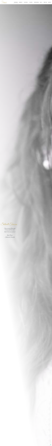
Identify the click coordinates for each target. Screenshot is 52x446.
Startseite (16, 2)
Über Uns (45, 2)
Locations (25, 2)
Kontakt (49, 2)
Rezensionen (36, 2)
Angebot (20, 2)
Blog (41, 2)
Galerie (30, 2)
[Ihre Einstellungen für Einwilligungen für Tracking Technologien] (50, 444)
